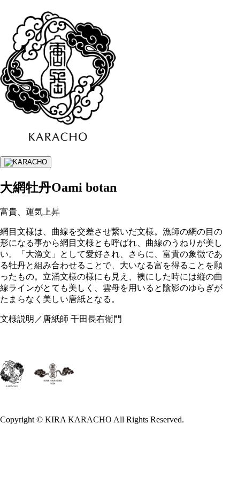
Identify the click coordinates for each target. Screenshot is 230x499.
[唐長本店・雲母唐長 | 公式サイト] (58, 135)
